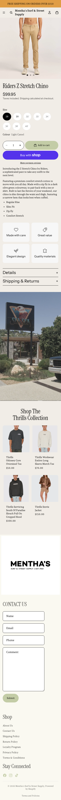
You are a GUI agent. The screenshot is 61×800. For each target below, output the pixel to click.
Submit (11, 698)
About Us (8, 725)
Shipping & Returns (21, 281)
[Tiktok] (17, 775)
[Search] (11, 12)
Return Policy (10, 741)
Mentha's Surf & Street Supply (29, 786)
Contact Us (9, 731)
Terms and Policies (30, 796)
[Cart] (57, 12)
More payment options (30, 163)
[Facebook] (5, 775)
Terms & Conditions (14, 757)
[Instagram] (11, 775)
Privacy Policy (10, 752)
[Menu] (4, 12)
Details (9, 272)
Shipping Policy (11, 736)
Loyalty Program (12, 747)
